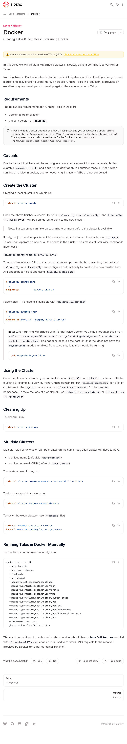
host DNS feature (101, 637)
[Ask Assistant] (119, 203)
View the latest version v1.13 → (81, 54)
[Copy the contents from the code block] (113, 203)
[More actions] (122, 4)
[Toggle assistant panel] (117, 4)
